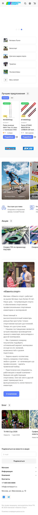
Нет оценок (29, 133)
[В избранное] (17, 137)
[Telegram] (8, 497)
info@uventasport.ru (9, 487)
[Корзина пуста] (35, 3)
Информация (7, 471)
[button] (16, 29)
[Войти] (30, 3)
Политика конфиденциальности (13, 511)
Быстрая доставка (15, 207)
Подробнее (9, 137)
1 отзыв (9, 133)
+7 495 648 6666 (8, 483)
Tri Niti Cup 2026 (10, 431)
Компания (6, 475)
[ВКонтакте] (4, 497)
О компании (11, 394)
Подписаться (19, 461)
